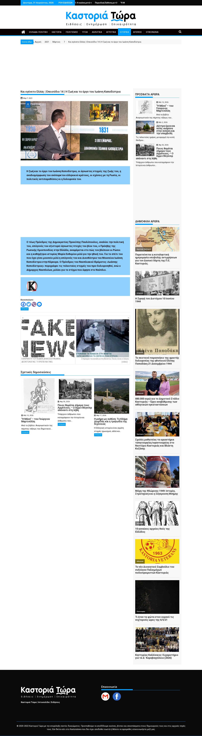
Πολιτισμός (72, 32)
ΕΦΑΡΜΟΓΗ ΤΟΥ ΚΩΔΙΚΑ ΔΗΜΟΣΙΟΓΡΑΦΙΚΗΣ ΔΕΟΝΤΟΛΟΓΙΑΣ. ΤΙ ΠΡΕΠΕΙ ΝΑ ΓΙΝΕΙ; (41, 360)
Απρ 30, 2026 (65, 402)
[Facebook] (23, 304)
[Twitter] (28, 304)
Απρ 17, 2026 (101, 415)
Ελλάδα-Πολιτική (38, 32)
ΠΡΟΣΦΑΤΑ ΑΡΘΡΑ (147, 94)
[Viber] (34, 304)
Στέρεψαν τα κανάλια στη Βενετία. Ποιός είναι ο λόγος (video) (105, 360)
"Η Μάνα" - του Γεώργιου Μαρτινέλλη (109, 3)
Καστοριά (56, 32)
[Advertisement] (101, 65)
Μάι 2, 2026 (163, 122)
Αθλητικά (97, 32)
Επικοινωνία (152, 32)
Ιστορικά (124, 32)
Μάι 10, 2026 (28, 415)
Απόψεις (137, 32)
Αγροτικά (111, 32)
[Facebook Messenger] (39, 304)
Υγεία (85, 32)
